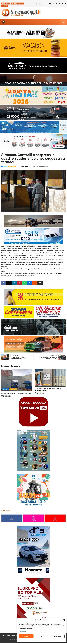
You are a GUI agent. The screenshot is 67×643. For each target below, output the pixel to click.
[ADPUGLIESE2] (33, 344)
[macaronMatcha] (33, 47)
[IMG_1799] (33, 312)
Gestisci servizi (23, 631)
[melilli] (33, 450)
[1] (33, 602)
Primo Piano (12, 166)
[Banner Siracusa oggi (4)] (33, 113)
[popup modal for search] (63, 22)
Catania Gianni (24, 166)
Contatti (4, 5)
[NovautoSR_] (33, 550)
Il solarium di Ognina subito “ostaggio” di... (49, 393)
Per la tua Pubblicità (17, 3)
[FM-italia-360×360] (33, 412)
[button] (64, 620)
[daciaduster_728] (33, 221)
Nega (41, 636)
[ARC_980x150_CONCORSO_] (33, 32)
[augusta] (33, 95)
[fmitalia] (33, 127)
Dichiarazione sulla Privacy (44, 639)
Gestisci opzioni (57, 636)
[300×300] (33, 490)
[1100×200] (33, 79)
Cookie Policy (35, 639)
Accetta (26, 636)
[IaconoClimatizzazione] (33, 236)
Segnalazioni (6, 3)
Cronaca (4, 166)
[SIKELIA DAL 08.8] (33, 141)
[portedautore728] (33, 297)
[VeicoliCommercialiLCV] (33, 65)
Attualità (5, 384)
